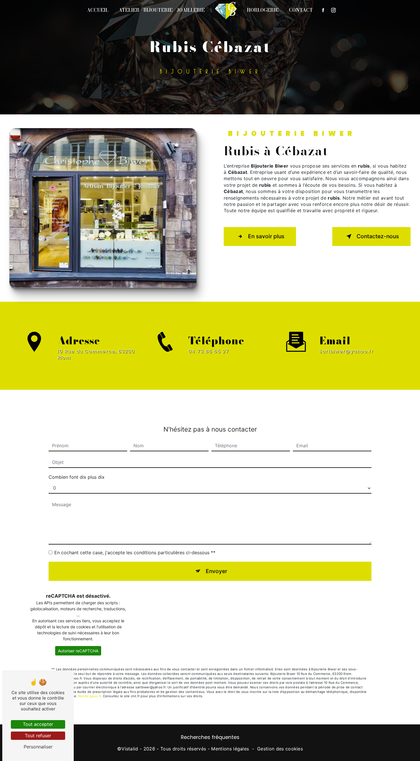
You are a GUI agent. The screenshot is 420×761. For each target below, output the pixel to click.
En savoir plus (266, 236)
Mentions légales (230, 749)
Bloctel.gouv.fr (89, 696)
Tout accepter (38, 724)
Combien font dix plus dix (77, 477)
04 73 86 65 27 (208, 351)
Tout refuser (38, 735)
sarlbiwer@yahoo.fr (346, 351)
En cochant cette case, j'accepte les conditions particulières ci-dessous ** (134, 552)
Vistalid (129, 749)
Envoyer (216, 571)
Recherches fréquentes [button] (210, 737)
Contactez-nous (378, 236)
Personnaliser (38, 747)
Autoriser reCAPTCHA (78, 650)
